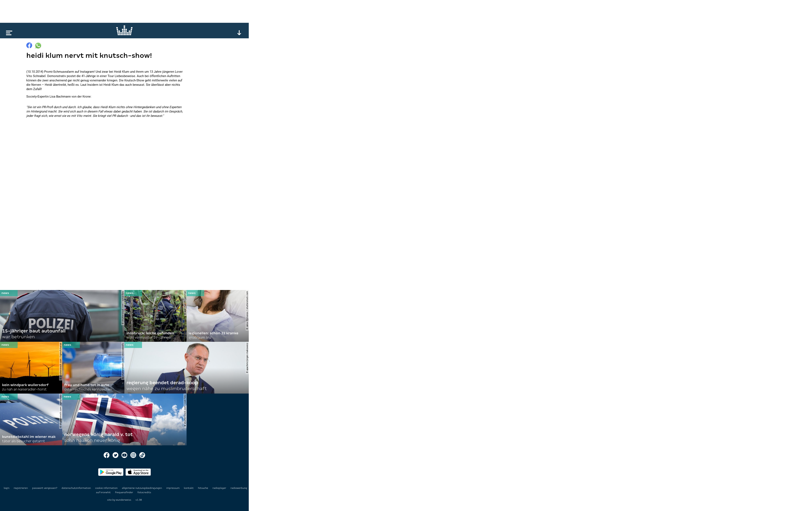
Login (6, 488)
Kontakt (189, 488)
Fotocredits (144, 492)
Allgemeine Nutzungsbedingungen (142, 488)
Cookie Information (106, 488)
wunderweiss (123, 499)
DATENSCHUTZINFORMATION (76, 488)
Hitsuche (203, 488)
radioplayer (219, 488)
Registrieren (21, 488)
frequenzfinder (124, 492)
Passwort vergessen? (44, 488)
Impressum (173, 488)
